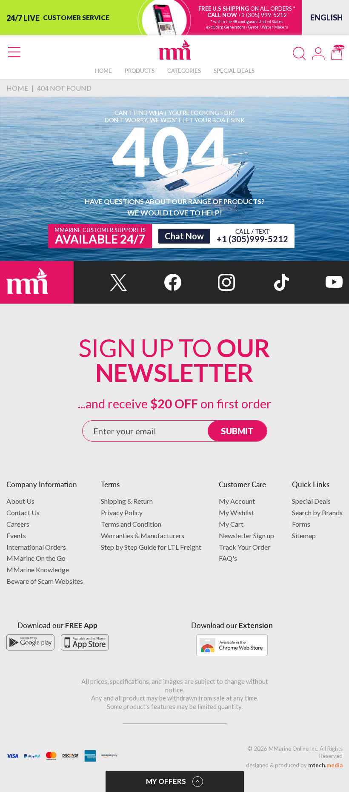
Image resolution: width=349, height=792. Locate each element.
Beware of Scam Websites (44, 581)
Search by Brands (317, 512)
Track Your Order (244, 547)
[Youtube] (316, 282)
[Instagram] (208, 282)
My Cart (231, 524)
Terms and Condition (131, 524)
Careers (17, 524)
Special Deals (311, 501)
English (326, 17)
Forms (301, 524)
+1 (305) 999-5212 (262, 14)
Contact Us (23, 512)
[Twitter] (100, 282)
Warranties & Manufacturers (142, 535)
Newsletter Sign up (246, 535)
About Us (20, 501)
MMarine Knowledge (37, 569)
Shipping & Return (127, 501)
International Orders (36, 547)
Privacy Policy (122, 512)
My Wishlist (236, 512)
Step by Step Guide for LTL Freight (151, 547)
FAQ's (228, 558)
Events (16, 535)
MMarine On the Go (36, 558)
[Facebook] (154, 282)
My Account (237, 501)
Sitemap (304, 535)
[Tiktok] (262, 282)
